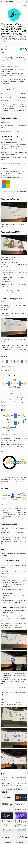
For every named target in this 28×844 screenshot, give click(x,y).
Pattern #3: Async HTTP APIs (8, 434)
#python (8, 286)
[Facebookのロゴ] (20, 837)
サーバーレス (12, 44)
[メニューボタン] (2, 1)
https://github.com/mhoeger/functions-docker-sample (14, 163)
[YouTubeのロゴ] (26, 837)
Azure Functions (20, 44)
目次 (24, 5)
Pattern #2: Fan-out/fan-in (7, 393)
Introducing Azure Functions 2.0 (9, 191)
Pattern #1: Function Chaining (8, 366)
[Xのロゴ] (23, 837)
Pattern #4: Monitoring (7, 474)
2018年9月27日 (11, 292)
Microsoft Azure (5, 44)
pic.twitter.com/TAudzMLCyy (8, 288)
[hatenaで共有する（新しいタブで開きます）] (21, 49)
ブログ (9, 567)
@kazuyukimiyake (19, 608)
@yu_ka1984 (5, 563)
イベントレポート (5, 46)
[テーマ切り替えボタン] (26, 1)
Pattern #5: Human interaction (8, 504)
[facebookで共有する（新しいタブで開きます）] (23, 49)
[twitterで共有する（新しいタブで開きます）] (26, 49)
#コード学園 (13, 286)
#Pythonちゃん (5, 270)
